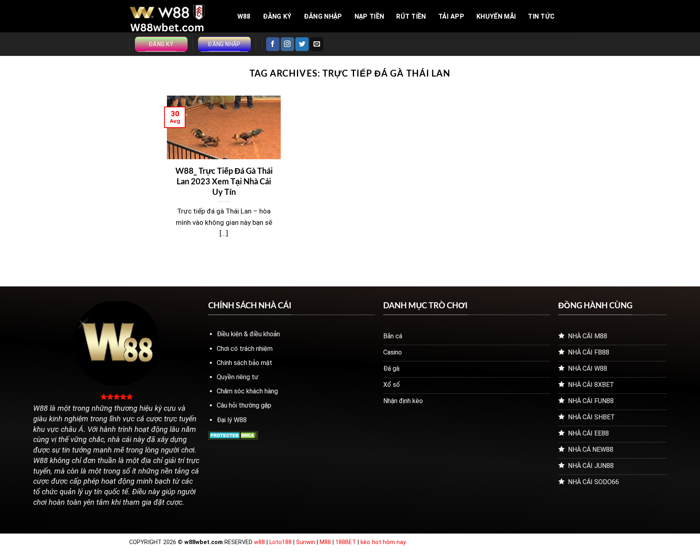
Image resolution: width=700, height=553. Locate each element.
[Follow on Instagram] (287, 44)
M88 (325, 542)
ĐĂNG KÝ (277, 16)
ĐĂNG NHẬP (323, 16)
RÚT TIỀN (411, 16)
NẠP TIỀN (369, 16)
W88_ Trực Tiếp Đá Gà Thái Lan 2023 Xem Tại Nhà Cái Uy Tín (224, 181)
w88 (259, 542)
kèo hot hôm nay (383, 542)
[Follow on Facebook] (273, 44)
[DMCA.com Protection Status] (233, 435)
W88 (244, 16)
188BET (346, 542)
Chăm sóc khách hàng (247, 391)
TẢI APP (451, 16)
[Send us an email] (316, 44)
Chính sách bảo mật (244, 363)
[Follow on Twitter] (302, 44)
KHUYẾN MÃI (496, 16)
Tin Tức (541, 16)
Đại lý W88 (232, 420)
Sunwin (305, 542)
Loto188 (280, 542)
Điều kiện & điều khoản (248, 334)
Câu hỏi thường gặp (244, 405)
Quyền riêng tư (237, 377)
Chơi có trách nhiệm (245, 348)
